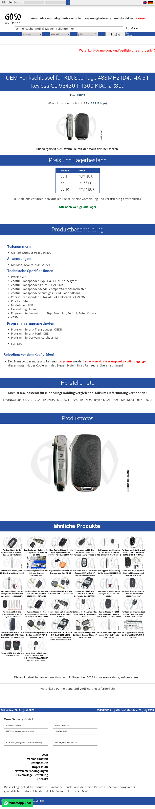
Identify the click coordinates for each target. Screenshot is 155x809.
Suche (115, 34)
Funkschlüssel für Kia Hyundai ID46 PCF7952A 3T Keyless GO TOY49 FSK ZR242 (12, 553)
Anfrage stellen (72, 18)
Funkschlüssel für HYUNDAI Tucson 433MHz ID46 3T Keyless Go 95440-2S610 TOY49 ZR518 (85, 574)
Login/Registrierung (98, 18)
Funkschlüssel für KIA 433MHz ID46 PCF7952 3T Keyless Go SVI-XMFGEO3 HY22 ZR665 (84, 595)
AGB (45, 755)
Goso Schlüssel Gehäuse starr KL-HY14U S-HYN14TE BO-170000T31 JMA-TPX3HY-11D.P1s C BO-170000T (36, 656)
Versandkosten (37, 759)
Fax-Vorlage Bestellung (32, 775)
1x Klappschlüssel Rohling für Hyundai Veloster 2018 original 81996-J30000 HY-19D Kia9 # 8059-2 (12, 595)
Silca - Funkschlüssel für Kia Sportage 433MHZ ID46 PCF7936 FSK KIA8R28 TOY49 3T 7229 (60, 553)
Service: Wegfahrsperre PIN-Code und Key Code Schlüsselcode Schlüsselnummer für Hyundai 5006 (36, 575)
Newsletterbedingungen (31, 771)
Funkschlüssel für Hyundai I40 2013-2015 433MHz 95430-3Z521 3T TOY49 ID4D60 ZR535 (36, 595)
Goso (34, 18)
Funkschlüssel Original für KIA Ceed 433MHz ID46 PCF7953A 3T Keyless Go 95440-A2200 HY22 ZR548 (60, 636)
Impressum (40, 767)
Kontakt (42, 779)
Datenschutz (39, 763)
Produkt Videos (123, 18)
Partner (141, 18)
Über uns (46, 18)
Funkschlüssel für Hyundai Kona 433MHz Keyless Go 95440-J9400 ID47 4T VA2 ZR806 (133, 553)
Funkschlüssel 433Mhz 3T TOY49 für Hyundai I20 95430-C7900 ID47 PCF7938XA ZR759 (133, 595)
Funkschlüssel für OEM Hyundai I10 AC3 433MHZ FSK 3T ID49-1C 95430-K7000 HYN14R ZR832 (109, 615)
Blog (57, 18)
